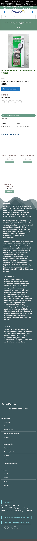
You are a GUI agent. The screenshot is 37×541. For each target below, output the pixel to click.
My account (7, 422)
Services (6, 477)
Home (6, 22)
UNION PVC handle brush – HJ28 (9, 185)
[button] (3, 11)
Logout (6, 437)
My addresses (8, 429)
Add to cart (10, 161)
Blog (5, 481)
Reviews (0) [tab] (6, 118)
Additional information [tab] (10, 115)
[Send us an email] (13, 527)
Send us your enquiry (10, 89)
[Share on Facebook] (6, 101)
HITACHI (4, 95)
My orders (7, 426)
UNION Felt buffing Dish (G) (9, 156)
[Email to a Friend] (13, 101)
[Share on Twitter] (9, 101)
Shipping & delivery (10, 452)
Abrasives (13, 22)
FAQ (5, 459)
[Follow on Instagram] (6, 527)
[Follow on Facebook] (3, 527)
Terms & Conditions (10, 463)
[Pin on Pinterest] (16, 101)
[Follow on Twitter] (9, 527)
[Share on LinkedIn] (20, 101)
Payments (7, 448)
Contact (6, 485)
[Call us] (16, 527)
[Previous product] (18, 26)
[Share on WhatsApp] (3, 101)
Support (6, 455)
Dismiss (33, 4)
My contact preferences (11, 433)
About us (7, 474)
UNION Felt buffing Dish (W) (27, 156)
